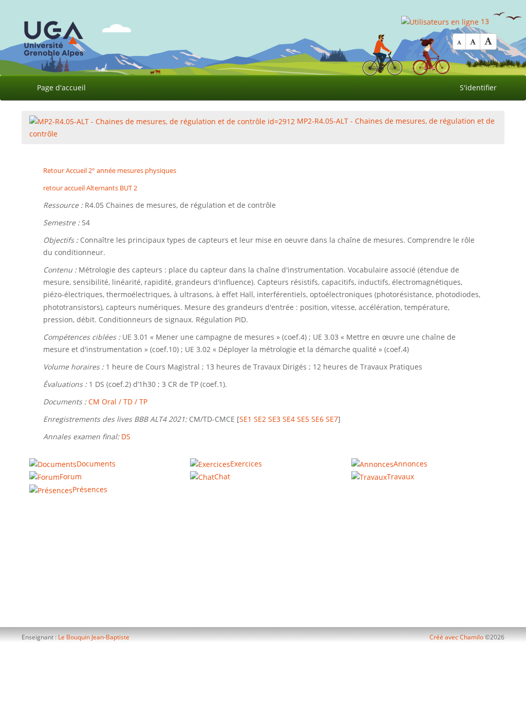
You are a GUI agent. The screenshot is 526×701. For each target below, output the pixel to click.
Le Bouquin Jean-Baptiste (93, 637)
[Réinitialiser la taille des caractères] (472, 41)
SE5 (303, 419)
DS (125, 436)
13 (484, 21)
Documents (96, 464)
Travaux (400, 476)
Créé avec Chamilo (457, 637)
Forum (71, 476)
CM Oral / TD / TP (117, 401)
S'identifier (478, 87)
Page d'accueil (61, 87)
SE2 (260, 419)
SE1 (245, 419)
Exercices (246, 464)
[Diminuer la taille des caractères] (459, 41)
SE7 (332, 419)
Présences (89, 489)
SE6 (317, 419)
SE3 (274, 419)
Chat (222, 476)
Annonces (410, 464)
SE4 (289, 419)
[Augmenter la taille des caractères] (488, 41)
